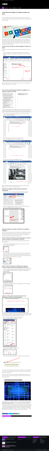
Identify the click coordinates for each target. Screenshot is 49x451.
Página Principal (4, 10)
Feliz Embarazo (42, 439)
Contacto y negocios (11, 0)
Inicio (2, 0)
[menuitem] (3, 8)
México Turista (34, 441)
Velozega (34, 442)
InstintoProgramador (5, 15)
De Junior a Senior (35, 439)
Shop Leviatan (41, 441)
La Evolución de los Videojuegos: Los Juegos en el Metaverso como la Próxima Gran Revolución (11, 446)
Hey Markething (34, 440)
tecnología (7, 10)
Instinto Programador (42, 440)
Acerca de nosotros (6, 0)
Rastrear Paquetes (42, 442)
